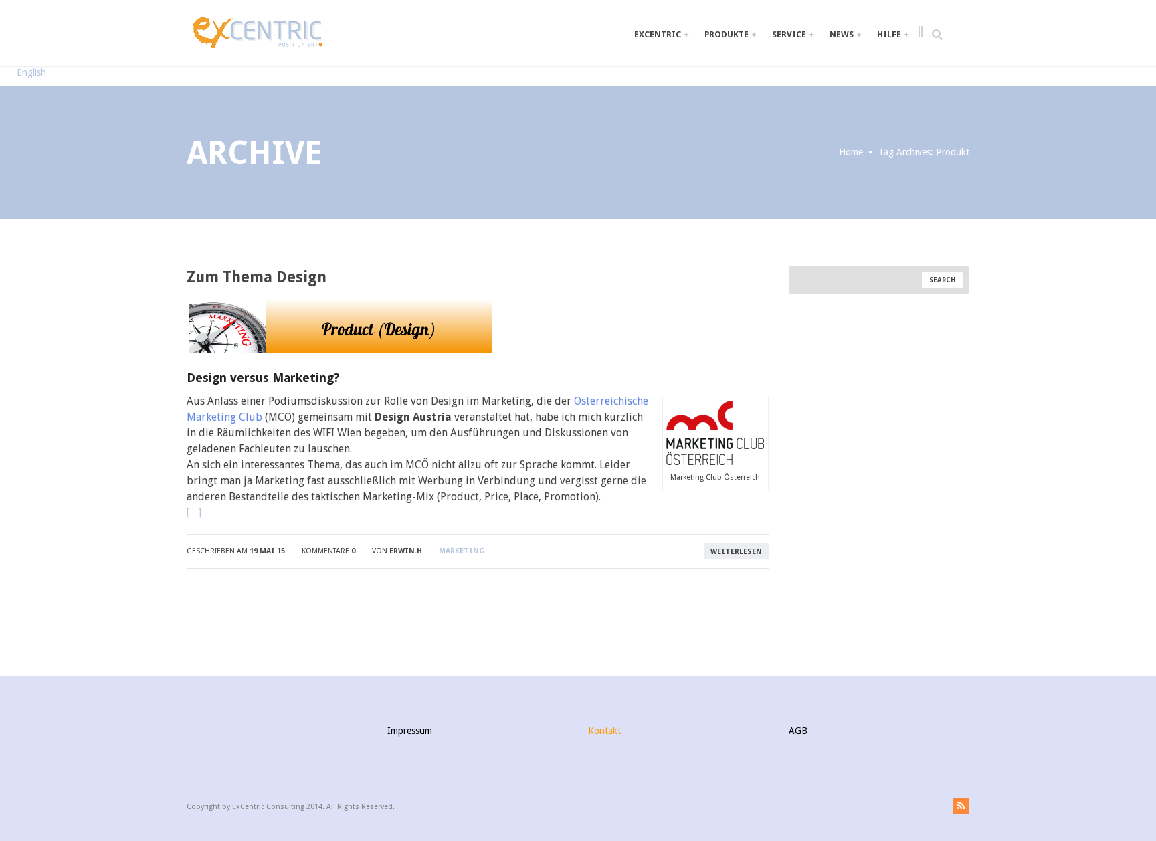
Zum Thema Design (256, 277)
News (843, 34)
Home (851, 152)
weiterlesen (736, 551)
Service (790, 34)
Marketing (462, 551)
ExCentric (658, 34)
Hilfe (890, 34)
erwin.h (405, 551)
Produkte (727, 34)
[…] (194, 511)
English (31, 72)
